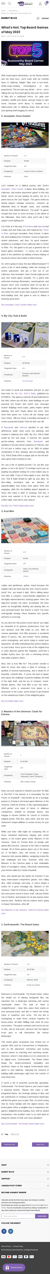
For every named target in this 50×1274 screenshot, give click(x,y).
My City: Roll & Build (25, 393)
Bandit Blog (13, 11)
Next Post (40, 1144)
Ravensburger (27, 381)
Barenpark (8, 427)
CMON (25, 576)
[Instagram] (10, 1231)
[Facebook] (4, 1231)
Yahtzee (23, 427)
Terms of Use (6, 1246)
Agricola (41, 226)
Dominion (29, 226)
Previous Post (9, 1144)
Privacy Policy (35, 1205)
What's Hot (15, 1134)
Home (3, 11)
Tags (6, 1134)
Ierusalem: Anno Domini (12, 189)
